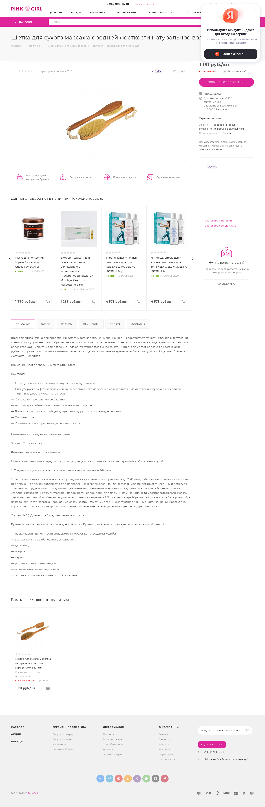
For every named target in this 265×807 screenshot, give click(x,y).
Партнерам (166, 754)
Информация (113, 727)
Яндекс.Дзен (155, 778)
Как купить (91, 324)
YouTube (119, 778)
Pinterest (165, 778)
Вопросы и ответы (63, 739)
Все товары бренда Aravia (220, 225)
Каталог (17, 727)
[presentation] (10, 258)
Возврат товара (112, 739)
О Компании (169, 727)
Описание (23, 324)
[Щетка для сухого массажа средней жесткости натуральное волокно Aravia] (101, 120)
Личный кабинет (62, 749)
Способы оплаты (113, 744)
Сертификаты (167, 759)
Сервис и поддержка (69, 727)
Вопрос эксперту (62, 734)
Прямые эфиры (112, 754)
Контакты (164, 749)
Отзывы (66, 324)
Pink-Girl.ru (34, 793)
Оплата (115, 324)
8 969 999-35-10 (118, 4)
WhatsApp (146, 778)
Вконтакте (100, 778)
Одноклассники (128, 778)
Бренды (17, 741)
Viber (137, 778)
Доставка (138, 324)
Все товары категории (218, 220)
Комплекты (59, 744)
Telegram (109, 778)
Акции (16, 734)
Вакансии (165, 739)
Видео (45, 324)
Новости (108, 749)
